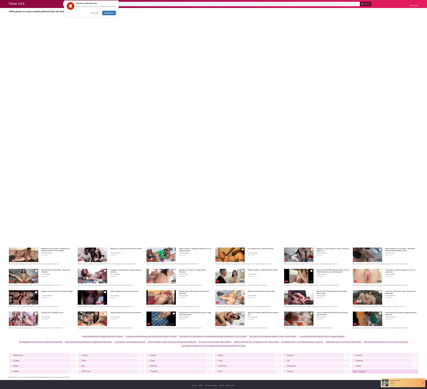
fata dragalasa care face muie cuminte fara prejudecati (40, 342)
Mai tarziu (95, 13)
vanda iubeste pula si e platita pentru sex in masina (103, 336)
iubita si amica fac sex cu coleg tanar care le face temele (256, 342)
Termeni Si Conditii (211, 385)
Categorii (414, 5)
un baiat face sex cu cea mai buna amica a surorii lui (302, 342)
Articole (194, 385)
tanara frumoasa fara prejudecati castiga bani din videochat (88, 342)
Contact (221, 385)
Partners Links (230, 385)
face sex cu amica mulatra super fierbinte (215, 342)
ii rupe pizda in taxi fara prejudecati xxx (130, 342)
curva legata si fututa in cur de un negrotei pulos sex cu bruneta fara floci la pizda (213, 346)
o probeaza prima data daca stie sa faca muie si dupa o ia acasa (151, 336)
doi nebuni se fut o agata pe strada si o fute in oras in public (273, 336)
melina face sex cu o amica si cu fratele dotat (343, 342)
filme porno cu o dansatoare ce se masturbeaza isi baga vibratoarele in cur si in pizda (213, 336)
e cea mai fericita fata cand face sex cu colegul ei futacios (321, 336)
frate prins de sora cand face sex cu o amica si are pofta (386, 342)
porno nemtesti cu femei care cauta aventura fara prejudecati (172, 342)
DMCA (201, 385)
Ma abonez (109, 13)
